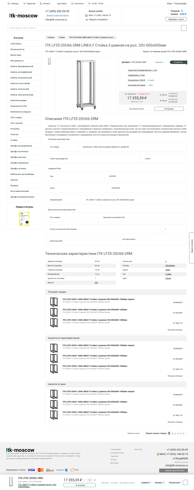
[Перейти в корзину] (168, 13)
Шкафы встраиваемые (21, 146)
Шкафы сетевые (18, 168)
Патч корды (16, 117)
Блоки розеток (17, 49)
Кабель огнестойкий (20, 83)
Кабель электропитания (22, 95)
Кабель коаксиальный (21, 78)
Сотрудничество (117, 453)
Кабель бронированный (22, 66)
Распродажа (116, 449)
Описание (105, 483)
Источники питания (20, 191)
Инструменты (17, 61)
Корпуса (14, 185)
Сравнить (145, 482)
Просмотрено (174, 482)
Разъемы (15, 129)
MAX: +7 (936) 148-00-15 (99, 15)
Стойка (168, 274)
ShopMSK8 (181, 458)
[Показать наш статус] (24, 218)
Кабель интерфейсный (21, 72)
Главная (50, 37)
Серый (168, 278)
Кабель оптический (20, 89)
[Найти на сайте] (183, 28)
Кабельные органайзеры (22, 174)
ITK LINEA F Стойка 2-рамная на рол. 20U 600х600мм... (37, 486)
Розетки (14, 134)
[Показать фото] (49, 61)
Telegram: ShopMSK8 (98, 19)
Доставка (62, 3)
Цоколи (14, 180)
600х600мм (170, 266)
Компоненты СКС (19, 106)
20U (96, 283)
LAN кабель (16, 44)
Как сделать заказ (127, 483)
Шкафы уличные (18, 157)
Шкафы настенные (19, 151)
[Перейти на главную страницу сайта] (23, 15)
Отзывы (114, 483)
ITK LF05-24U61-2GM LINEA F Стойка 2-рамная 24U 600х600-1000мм (95, 309)
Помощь (15, 3)
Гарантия (31, 3)
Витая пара (16, 55)
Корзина (158, 482)
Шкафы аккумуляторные (22, 197)
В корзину (169, 109)
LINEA (167, 270)
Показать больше (175, 330)
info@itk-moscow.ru (176, 465)
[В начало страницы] (185, 482)
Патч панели (16, 123)
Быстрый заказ (136, 109)
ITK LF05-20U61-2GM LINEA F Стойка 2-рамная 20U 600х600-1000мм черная (98, 299)
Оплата (46, 3)
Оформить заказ (176, 19)
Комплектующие (19, 100)
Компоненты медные (21, 112)
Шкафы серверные (20, 163)
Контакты (79, 3)
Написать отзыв (133, 433)
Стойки (14, 140)
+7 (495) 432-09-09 (57, 11)
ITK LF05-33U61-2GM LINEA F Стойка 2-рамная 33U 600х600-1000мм (95, 320)
